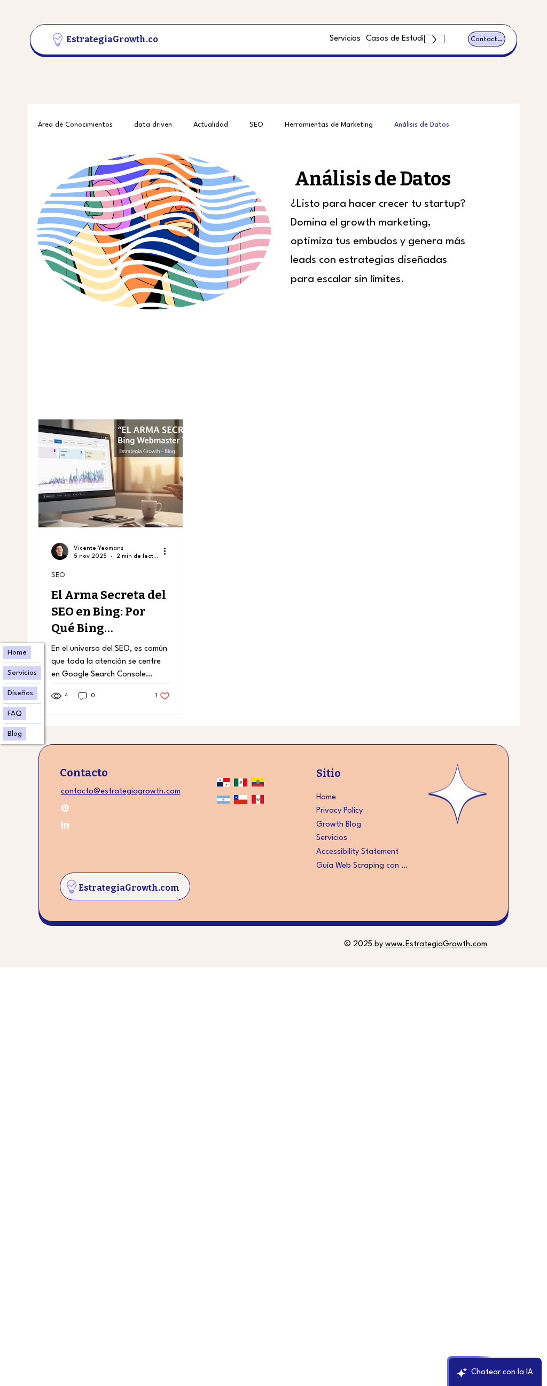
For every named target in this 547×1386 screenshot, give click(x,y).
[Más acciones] (168, 551)
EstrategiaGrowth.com (129, 888)
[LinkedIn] (65, 825)
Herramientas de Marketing (329, 124)
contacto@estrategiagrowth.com (121, 792)
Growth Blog (338, 825)
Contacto (84, 772)
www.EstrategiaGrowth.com (436, 944)
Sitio (328, 772)
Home (326, 797)
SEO (256, 124)
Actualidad (210, 124)
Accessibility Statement (357, 852)
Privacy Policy (339, 811)
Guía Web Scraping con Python (363, 865)
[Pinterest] (65, 808)
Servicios (331, 838)
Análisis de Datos (421, 124)
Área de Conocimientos (75, 124)
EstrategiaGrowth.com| (118, 39)
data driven (153, 124)
